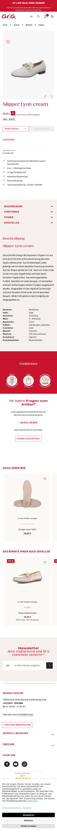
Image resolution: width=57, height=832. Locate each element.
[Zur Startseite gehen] (9, 16)
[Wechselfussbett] (45, 380)
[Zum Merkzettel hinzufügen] (8, 42)
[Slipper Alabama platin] (27, 577)
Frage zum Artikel (28, 439)
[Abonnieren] (49, 665)
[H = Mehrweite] (12, 380)
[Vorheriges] (45, 96)
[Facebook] (7, 764)
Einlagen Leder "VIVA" (27, 529)
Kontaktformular (25, 714)
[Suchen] (38, 16)
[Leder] (28, 380)
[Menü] (31, 16)
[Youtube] (15, 764)
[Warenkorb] (52, 16)
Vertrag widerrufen (17, 725)
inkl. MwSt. (9, 119)
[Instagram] (24, 764)
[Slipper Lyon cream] (28, 65)
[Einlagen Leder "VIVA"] (27, 494)
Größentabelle (9, 139)
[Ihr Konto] (45, 16)
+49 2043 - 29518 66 (28, 422)
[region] (28, 65)
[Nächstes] (51, 96)
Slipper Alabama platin (27, 613)
